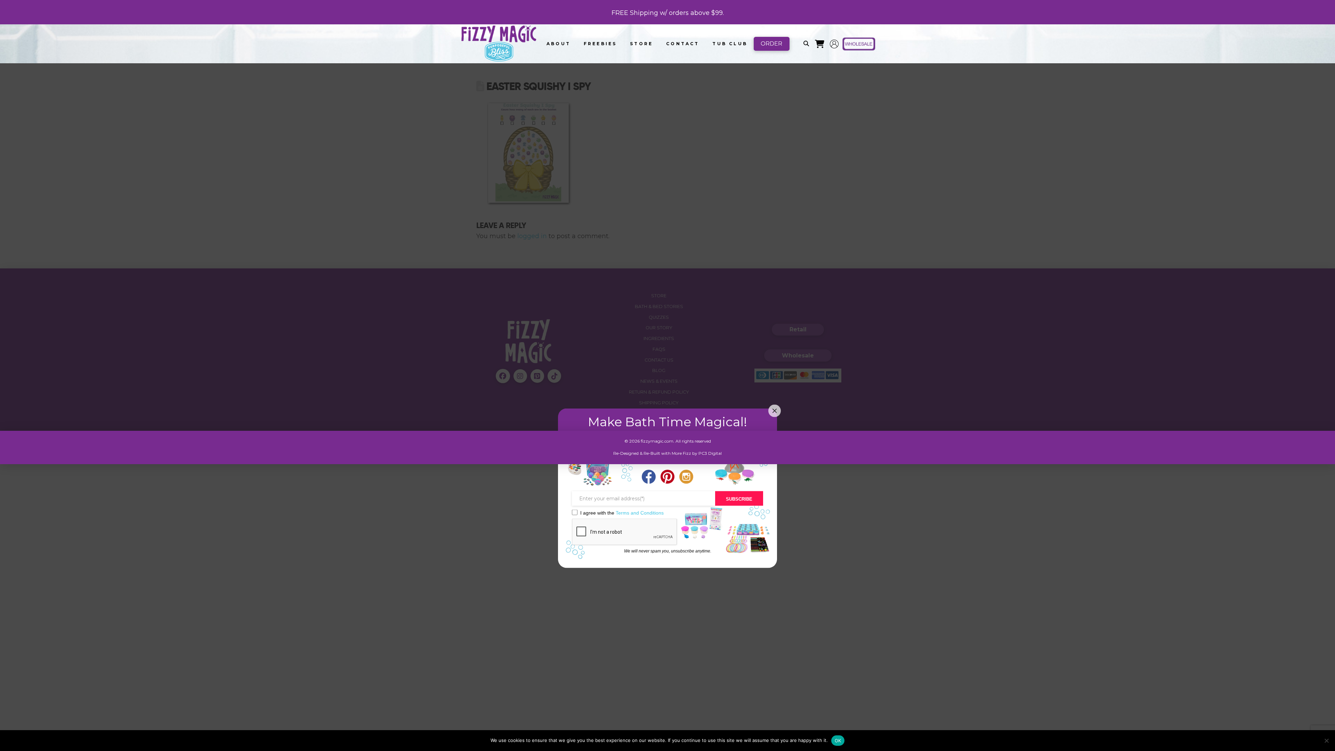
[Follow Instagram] (686, 477)
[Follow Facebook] (648, 477)
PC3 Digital (710, 453)
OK (838, 740)
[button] (806, 43)
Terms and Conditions (640, 513)
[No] (1326, 740)
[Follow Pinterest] (667, 477)
